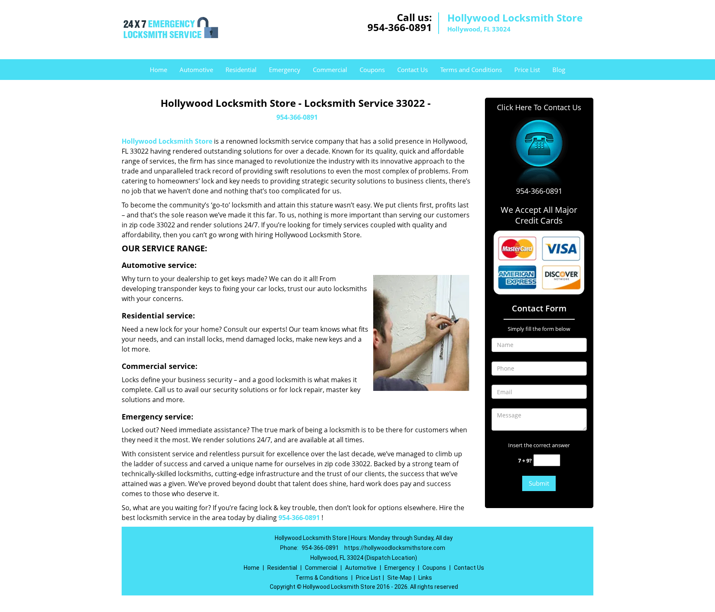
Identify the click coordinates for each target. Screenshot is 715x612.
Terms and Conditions (471, 69)
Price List (527, 69)
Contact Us (412, 69)
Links (425, 577)
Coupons (372, 69)
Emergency (284, 69)
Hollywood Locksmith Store (167, 141)
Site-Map (399, 577)
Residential (241, 69)
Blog (558, 69)
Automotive (196, 69)
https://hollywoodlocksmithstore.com (394, 548)
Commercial (330, 69)
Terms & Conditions (321, 577)
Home (158, 69)
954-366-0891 (399, 27)
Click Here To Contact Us (539, 107)
